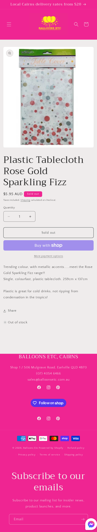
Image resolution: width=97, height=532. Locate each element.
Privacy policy (27, 454)
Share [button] (12, 311)
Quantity (9, 207)
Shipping (25, 200)
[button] (9, 24)
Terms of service (50, 454)
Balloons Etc (30, 447)
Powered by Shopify (51, 447)
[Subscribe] (83, 519)
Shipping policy (73, 454)
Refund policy (75, 448)
